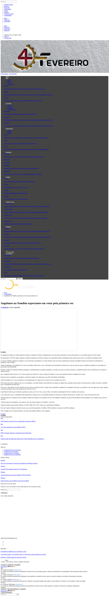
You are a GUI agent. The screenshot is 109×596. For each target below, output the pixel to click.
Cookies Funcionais (7, 574)
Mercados (10, 106)
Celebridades (7, 9)
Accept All (17, 565)
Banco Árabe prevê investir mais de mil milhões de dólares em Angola (23, 174)
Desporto (8, 226)
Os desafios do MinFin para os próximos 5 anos (13, 551)
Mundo (9, 131)
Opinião (8, 177)
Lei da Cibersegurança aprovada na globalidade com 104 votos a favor (23, 100)
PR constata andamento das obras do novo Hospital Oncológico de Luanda (24, 89)
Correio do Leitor (8, 14)
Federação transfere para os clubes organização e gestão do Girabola (22, 243)
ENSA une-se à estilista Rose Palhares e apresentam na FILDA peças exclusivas (25, 218)
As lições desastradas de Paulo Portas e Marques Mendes (19, 181)
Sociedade (10, 84)
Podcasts (6, 12)
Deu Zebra (7, 162)
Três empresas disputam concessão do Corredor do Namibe (20, 114)
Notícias (6, 184)
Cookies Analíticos (7, 579)
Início (7, 76)
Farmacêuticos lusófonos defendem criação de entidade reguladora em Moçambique (26, 149)
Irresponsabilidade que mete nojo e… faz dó (16, 187)
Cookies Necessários (8, 570)
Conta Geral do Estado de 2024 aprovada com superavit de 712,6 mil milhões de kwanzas (28, 94)
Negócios (10, 108)
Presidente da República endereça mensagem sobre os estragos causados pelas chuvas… (27, 264)
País (7, 78)
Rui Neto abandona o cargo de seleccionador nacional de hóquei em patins (24, 248)
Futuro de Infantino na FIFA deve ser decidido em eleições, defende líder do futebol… (27, 231)
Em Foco (6, 6)
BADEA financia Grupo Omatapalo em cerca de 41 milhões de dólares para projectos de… (28, 120)
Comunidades (7, 15)
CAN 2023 (10, 252)
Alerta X (6, 36)
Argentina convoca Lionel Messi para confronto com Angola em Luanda (23, 156)
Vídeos (6, 10)
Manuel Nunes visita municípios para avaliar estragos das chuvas (21, 258)
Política (9, 83)
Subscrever (4, 493)
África (9, 133)
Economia (8, 103)
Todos (9, 80)
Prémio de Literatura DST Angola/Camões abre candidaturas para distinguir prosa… (26, 212)
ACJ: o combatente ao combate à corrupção (16, 199)
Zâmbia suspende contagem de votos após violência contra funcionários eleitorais (26, 137)
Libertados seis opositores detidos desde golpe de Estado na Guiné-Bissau (24, 275)
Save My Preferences (13, 589)
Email (2, 489)
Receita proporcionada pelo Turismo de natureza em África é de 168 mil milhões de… (27, 206)
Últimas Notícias (8, 4)
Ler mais (3, 413)
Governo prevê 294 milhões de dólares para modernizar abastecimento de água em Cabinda (28, 125)
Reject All (10, 565)
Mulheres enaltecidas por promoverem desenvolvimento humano (21, 168)
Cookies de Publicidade (8, 584)
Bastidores (8, 152)
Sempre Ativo (17, 570)
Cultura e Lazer (10, 202)
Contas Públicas (11, 109)
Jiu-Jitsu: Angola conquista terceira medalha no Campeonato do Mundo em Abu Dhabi (27, 237)
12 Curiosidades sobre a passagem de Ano (15, 269)
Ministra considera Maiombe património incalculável (18, 224)
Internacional (9, 128)
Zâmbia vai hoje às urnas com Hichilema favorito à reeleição (20, 143)
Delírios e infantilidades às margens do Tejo (16, 193)
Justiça (9, 81)
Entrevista (6, 7)
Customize (4, 565)
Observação (16, 574)
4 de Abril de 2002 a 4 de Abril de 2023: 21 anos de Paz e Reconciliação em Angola (23, 554)
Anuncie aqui (7, 38)
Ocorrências (9, 253)
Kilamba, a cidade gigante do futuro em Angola (13, 557)
